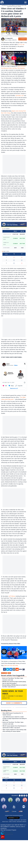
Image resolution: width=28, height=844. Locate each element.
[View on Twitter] (25, 364)
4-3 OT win (21, 44)
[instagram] (22, 795)
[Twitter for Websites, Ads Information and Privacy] (24, 382)
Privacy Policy (5, 821)
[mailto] (14, 669)
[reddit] (17, 669)
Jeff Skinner (12, 596)
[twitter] (7, 669)
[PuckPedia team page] (23, 669)
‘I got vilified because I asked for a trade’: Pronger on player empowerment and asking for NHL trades (15, 718)
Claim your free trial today (11, 665)
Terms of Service (12, 821)
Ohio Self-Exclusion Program (8, 830)
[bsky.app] (10, 669)
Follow (16, 365)
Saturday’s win (20, 95)
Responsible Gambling (21, 821)
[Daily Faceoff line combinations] (20, 669)
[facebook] (4, 669)
